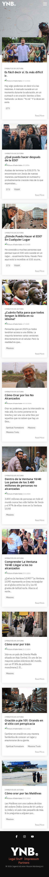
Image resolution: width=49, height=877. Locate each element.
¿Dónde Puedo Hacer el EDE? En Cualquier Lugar (23, 237)
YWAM (17, 189)
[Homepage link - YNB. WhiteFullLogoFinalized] (24, 854)
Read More (39, 116)
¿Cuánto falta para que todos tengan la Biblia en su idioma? (24, 316)
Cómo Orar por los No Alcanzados (19, 396)
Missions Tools (12, 432)
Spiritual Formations (15, 427)
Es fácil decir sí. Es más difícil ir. (23, 74)
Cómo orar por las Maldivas (23, 793)
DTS (8, 108)
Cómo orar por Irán (17, 644)
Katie (20, 81)
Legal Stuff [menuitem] (15, 859)
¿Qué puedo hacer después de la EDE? (22, 158)
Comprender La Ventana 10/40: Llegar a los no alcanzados (21, 565)
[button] (45, 4)
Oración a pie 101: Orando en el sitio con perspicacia (24, 722)
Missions (10, 348)
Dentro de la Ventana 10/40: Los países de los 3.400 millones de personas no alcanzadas (23, 484)
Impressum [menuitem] (31, 859)
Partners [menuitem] (23, 862)
